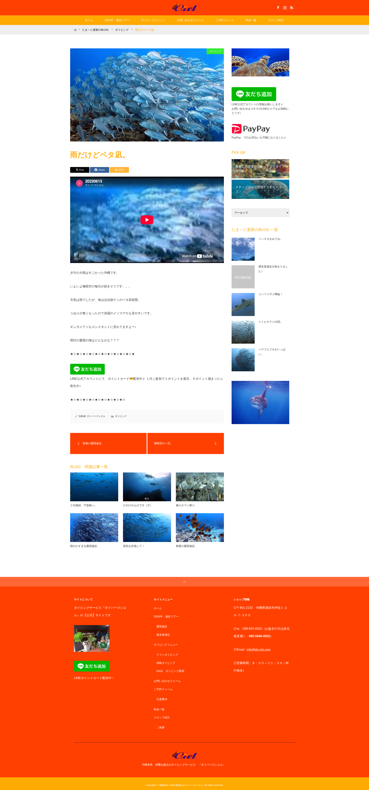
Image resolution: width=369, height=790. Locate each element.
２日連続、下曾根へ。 (83, 505)
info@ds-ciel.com (258, 649)
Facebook (278, 7)
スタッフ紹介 (276, 20)
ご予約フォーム (224, 20)
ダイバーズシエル (96, 416)
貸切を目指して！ (134, 546)
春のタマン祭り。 (186, 505)
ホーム (89, 20)
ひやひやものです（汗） (138, 505)
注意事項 (161, 699)
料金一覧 (251, 20)
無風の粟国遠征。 (186, 546)
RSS (291, 7)
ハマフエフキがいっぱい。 (271, 352)
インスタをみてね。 (270, 238)
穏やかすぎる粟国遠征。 (85, 546)
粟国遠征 (161, 626)
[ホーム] (75, 26)
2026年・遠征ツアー (117, 20)
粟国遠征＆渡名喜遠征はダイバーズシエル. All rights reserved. (191, 785)
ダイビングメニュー (153, 20)
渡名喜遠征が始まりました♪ (273, 269)
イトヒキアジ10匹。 (270, 321)
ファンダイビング (167, 654)
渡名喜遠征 (163, 634)
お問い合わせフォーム (190, 20)
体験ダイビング (165, 662)
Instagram (284, 7)
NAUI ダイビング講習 (170, 671)
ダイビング (215, 51)
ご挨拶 (160, 727)
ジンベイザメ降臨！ (270, 294)
